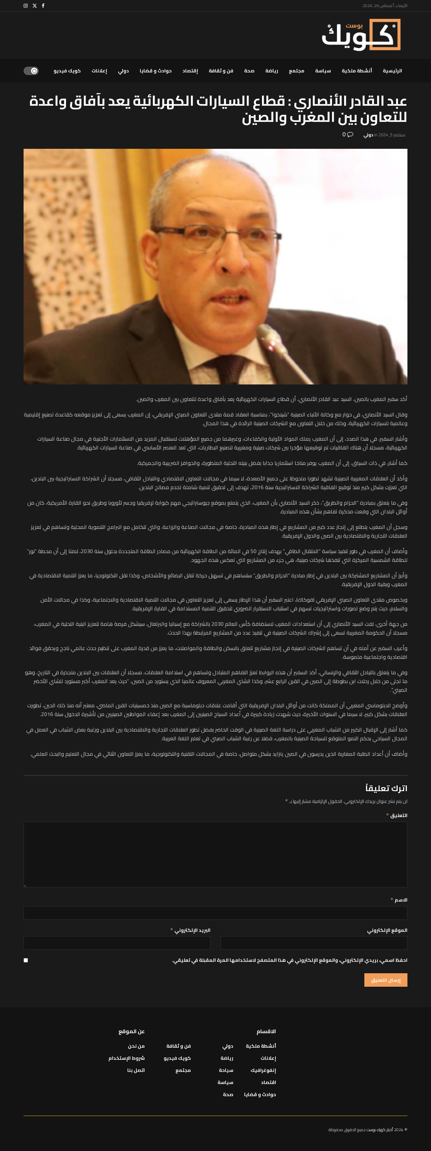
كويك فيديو (67, 70)
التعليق (396, 815)
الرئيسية (392, 70)
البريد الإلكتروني (190, 930)
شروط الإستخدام (126, 1058)
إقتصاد (190, 70)
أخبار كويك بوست (380, 1129)
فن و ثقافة (221, 70)
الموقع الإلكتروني (387, 930)
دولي (123, 70)
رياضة (271, 70)
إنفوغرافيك (263, 1070)
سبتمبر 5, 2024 (391, 135)
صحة (249, 70)
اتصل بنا (136, 1070)
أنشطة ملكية (357, 70)
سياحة (226, 1070)
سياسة (323, 70)
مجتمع (296, 70)
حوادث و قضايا (156, 70)
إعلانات (99, 70)
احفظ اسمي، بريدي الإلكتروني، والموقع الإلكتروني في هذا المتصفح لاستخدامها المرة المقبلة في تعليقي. (289, 960)
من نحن (136, 1046)
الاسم (398, 900)
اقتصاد (268, 1082)
